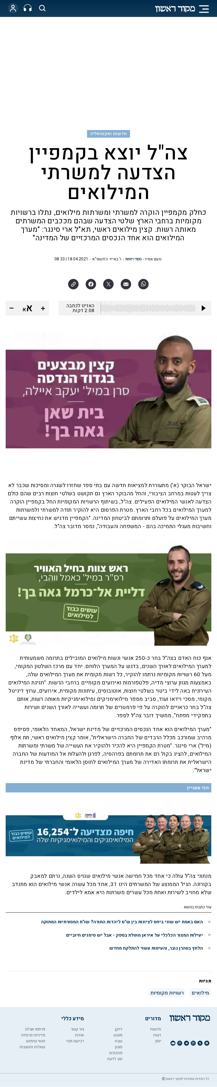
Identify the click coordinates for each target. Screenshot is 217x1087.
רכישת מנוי (75, 1041)
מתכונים (115, 1053)
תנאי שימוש (35, 1041)
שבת (118, 1041)
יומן (158, 1041)
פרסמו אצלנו (35, 1029)
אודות (79, 1035)
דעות (157, 1035)
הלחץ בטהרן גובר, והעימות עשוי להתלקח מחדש (156, 948)
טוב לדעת (114, 1059)
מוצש (118, 1035)
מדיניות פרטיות (33, 1035)
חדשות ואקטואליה (108, 133)
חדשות (155, 1029)
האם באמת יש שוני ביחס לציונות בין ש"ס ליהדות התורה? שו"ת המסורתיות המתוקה (122, 922)
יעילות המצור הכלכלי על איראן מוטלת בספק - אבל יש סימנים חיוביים (134, 935)
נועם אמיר (152, 259)
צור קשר (77, 1029)
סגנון (118, 1047)
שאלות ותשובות (32, 1047)
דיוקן (118, 1029)
